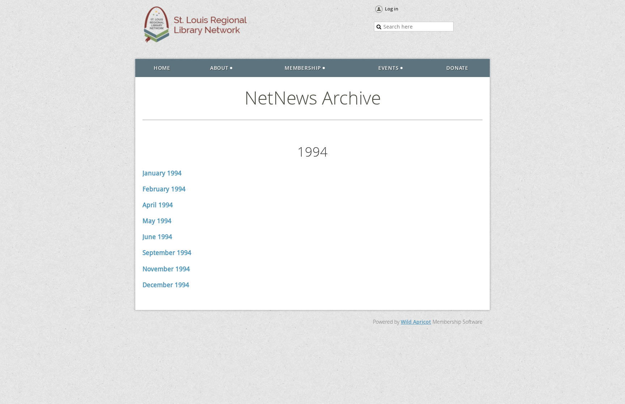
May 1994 (157, 221)
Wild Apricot (416, 321)
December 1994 (166, 285)
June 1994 (157, 237)
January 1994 (162, 173)
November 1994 (166, 269)
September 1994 (167, 252)
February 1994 (164, 189)
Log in (391, 8)
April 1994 (158, 205)
